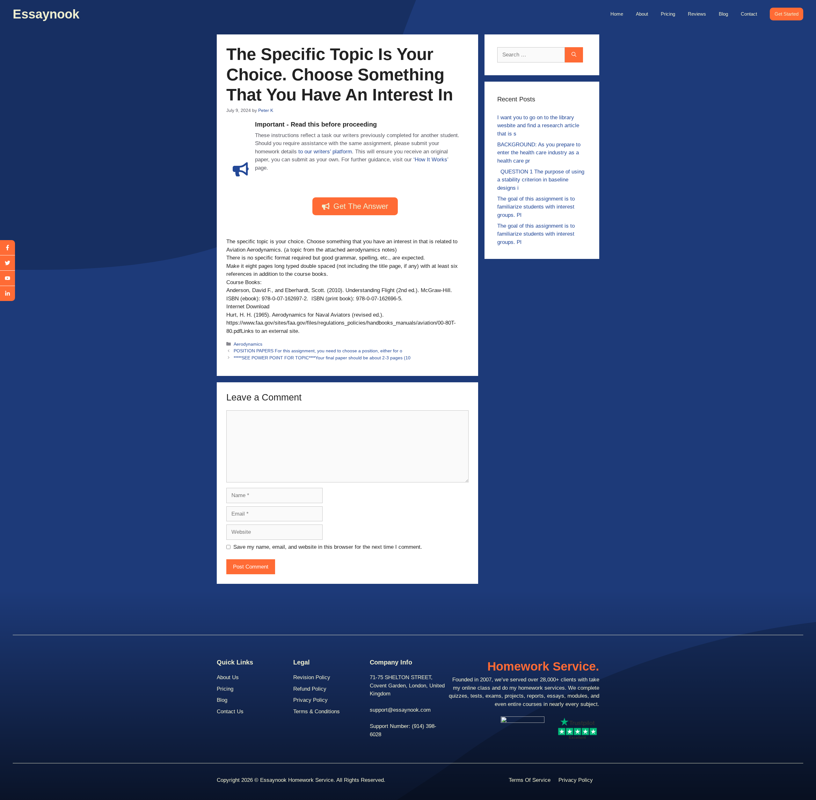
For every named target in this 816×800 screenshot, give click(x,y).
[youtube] (7, 278)
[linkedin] (7, 293)
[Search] (574, 54)
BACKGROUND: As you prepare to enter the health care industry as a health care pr (538, 153)
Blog (723, 14)
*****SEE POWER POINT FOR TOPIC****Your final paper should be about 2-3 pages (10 (322, 357)
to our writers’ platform (325, 152)
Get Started (786, 14)
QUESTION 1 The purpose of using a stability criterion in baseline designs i (540, 180)
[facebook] (7, 247)
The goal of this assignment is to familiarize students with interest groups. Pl (536, 207)
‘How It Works (430, 160)
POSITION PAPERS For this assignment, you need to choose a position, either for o (318, 350)
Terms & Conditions (316, 711)
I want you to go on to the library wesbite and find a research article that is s (538, 125)
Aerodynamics (248, 344)
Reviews (697, 14)
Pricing (668, 14)
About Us (228, 677)
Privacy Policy (310, 700)
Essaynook (46, 14)
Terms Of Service (529, 780)
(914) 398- (424, 726)
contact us (230, 711)
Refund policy (309, 689)
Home (616, 14)
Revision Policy (311, 677)
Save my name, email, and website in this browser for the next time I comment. (327, 547)
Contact (749, 14)
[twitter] (7, 263)
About (642, 14)
